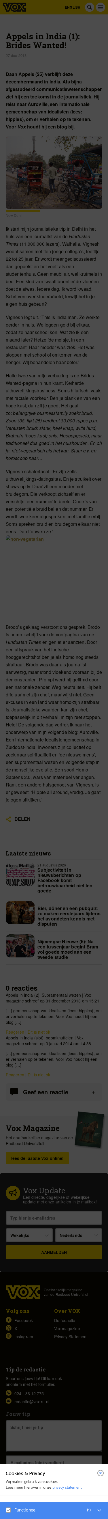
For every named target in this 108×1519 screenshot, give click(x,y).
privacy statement (67, 1487)
